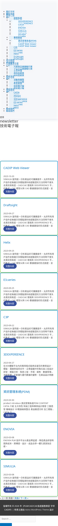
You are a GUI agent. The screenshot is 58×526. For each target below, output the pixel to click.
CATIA (21, 24)
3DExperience (20, 99)
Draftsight (18, 56)
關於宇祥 (10, 11)
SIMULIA (22, 30)
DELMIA (22, 34)
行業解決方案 (12, 63)
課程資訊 (10, 89)
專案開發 (18, 37)
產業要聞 (18, 82)
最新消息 (10, 76)
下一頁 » (24, 498)
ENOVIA (22, 27)
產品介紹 (10, 14)
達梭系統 (18, 18)
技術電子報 (19, 86)
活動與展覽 (19, 79)
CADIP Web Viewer (27, 44)
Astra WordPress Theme (37, 509)
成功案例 (10, 60)
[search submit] (6, 524)
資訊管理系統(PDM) (27, 40)
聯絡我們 (10, 108)
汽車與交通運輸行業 (23, 66)
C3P (15, 47)
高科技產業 (19, 73)
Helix (16, 53)
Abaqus (17, 95)
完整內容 (10, 191)
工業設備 (18, 69)
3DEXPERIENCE (25, 21)
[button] (29, 117)
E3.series (18, 50)
